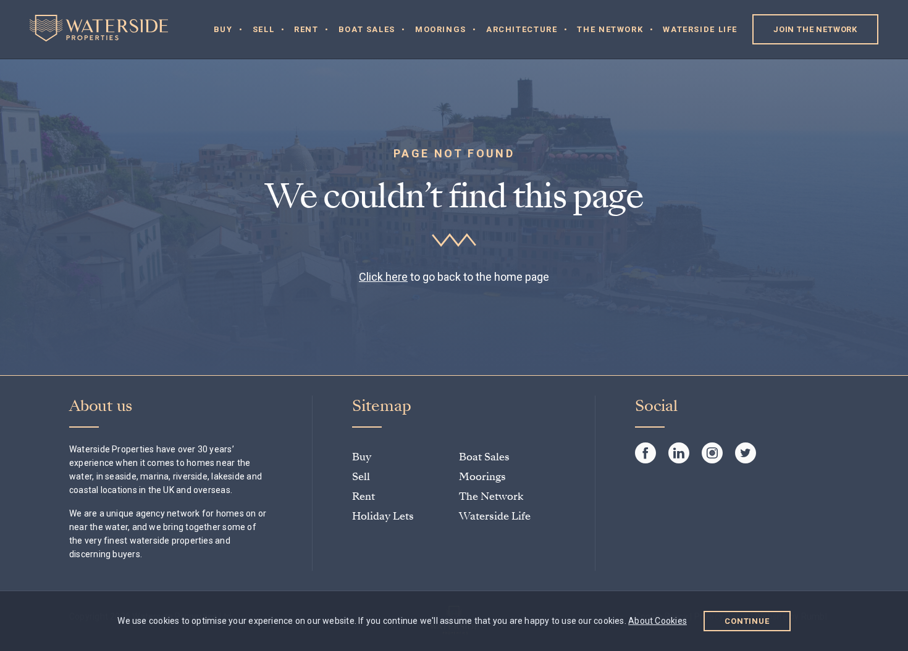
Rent (306, 29)
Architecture (522, 29)
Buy (223, 29)
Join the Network (815, 29)
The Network (610, 29)
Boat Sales (366, 29)
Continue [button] (747, 621)
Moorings (440, 29)
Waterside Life (700, 29)
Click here (383, 276)
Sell (264, 29)
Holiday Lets (383, 516)
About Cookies (657, 621)
